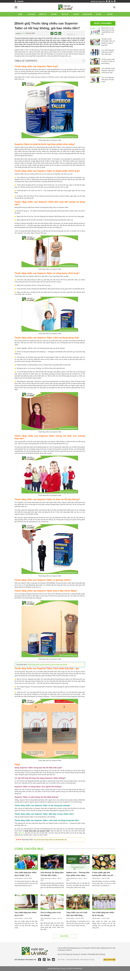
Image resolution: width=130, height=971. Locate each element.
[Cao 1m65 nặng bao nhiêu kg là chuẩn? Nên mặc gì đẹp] (95, 52)
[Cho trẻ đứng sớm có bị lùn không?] (52, 902)
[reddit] (114, 1)
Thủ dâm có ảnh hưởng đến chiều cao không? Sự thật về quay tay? (108, 42)
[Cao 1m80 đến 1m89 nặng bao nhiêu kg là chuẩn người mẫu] (95, 70)
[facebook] (107, 1)
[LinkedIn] (60, 33)
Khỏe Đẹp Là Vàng (50, 878)
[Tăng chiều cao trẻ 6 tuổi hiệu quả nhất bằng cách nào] (78, 902)
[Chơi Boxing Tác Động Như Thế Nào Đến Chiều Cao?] (52, 862)
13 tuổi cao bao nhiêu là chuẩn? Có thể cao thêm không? (108, 61)
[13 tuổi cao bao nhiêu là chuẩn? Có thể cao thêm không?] (95, 61)
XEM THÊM (64, 936)
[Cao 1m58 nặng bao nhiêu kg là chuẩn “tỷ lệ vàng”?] (26, 862)
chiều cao (21, 833)
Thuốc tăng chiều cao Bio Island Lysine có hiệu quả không (47, 664)
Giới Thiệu (61, 959)
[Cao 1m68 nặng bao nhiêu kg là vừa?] (26, 902)
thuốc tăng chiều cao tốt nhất (51, 839)
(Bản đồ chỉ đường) (99, 954)
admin (23, 33)
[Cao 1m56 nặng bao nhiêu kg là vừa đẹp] (103, 902)
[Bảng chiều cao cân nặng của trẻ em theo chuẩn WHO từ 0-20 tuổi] (95, 31)
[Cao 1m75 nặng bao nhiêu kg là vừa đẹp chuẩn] (95, 79)
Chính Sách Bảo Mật (72, 959)
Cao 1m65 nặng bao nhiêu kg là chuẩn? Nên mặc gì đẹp (107, 52)
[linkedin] (112, 1)
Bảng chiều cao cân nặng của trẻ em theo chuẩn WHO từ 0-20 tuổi (108, 31)
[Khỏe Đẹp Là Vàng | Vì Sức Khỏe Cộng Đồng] (65, 7)
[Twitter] (56, 33)
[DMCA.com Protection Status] (109, 959)
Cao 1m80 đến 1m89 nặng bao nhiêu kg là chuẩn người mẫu (108, 70)
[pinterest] (110, 1)
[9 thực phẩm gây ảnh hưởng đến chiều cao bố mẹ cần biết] (103, 862)
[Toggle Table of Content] (83, 60)
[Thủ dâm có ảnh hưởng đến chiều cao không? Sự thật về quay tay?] (95, 42)
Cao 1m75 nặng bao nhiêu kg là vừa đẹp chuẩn (107, 79)
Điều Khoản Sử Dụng (87, 959)
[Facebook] (52, 33)
